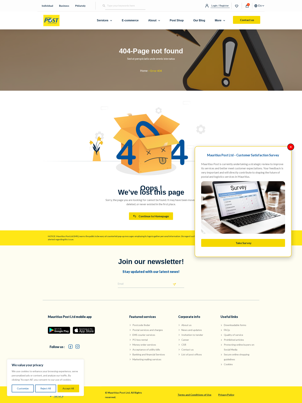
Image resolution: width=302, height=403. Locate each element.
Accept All (68, 388)
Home (144, 70)
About (152, 20)
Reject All (45, 388)
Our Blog (199, 20)
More (218, 20)
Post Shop (177, 20)
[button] (291, 147)
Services (102, 20)
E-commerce (130, 20)
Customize (23, 388)
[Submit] (174, 284)
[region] (45, 377)
